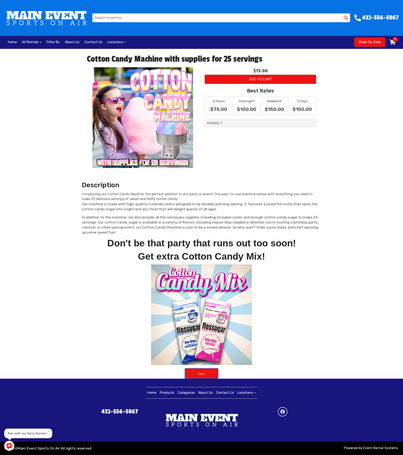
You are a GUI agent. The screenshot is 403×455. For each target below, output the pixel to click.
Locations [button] (115, 42)
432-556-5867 (119, 411)
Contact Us (93, 42)
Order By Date (370, 42)
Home (12, 42)
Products (167, 393)
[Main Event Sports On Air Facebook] (282, 411)
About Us (72, 42)
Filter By (53, 42)
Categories (186, 393)
